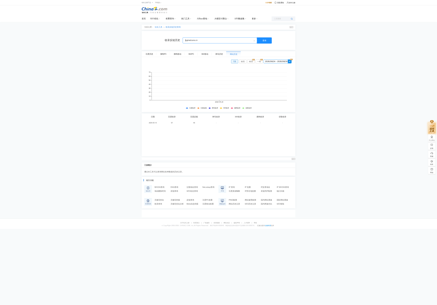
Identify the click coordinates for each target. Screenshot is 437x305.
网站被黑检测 (250, 200)
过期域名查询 (192, 187)
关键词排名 (159, 200)
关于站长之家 (184, 222)
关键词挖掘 (175, 200)
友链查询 (174, 191)
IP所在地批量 (250, 191)
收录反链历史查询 (173, 27)
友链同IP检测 (266, 191)
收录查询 (158, 203)
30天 (243, 61)
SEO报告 (280, 203)
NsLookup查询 (208, 187)
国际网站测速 (282, 200)
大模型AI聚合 (220, 18)
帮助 (255, 222)
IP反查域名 (265, 187)
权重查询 (170, 18)
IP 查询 (232, 187)
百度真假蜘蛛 (234, 191)
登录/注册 (292, 3)
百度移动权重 (208, 203)
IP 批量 (248, 187)
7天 (234, 61)
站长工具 (158, 27)
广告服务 (206, 222)
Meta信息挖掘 (192, 203)
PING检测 (233, 200)
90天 (251, 61)
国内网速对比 (266, 203)
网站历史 (233, 54)
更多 (254, 18)
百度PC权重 (207, 200)
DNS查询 (174, 187)
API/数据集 (239, 18)
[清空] (255, 40)
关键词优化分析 (177, 203)
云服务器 (268, 225)
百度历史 (149, 54)
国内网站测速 (266, 200)
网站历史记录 (234, 203)
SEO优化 (154, 18)
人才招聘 (247, 222)
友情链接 (217, 222)
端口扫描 (280, 191)
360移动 (204, 54)
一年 (259, 61)
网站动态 (227, 222)
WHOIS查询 (159, 187)
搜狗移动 (177, 54)
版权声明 (237, 222)
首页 (144, 18)
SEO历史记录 (250, 203)
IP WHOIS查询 (283, 187)
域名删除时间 (160, 191)
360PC (191, 54)
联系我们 (196, 222)
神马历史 (219, 54)
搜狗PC (163, 54)
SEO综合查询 (192, 191)
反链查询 (190, 200)
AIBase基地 (202, 18)
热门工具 (185, 18)
